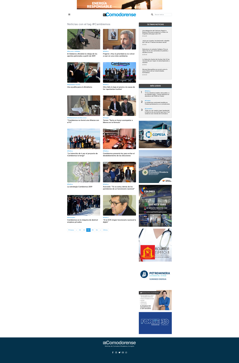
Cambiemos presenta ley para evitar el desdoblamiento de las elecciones (119, 154)
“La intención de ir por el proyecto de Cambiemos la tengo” (82, 154)
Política (106, 51)
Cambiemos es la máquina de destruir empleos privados (82, 221)
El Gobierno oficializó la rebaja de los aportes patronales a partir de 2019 (82, 55)
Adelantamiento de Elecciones (77, 118)
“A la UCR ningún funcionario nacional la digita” (119, 221)
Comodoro (149, 108)
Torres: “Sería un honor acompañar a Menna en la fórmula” (118, 121)
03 (84, 230)
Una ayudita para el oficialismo (79, 87)
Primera (71, 230)
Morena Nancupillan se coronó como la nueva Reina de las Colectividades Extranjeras (154, 70)
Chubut (106, 118)
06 (97, 230)
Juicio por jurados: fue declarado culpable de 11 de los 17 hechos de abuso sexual (155, 41)
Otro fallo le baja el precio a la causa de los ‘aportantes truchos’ (119, 88)
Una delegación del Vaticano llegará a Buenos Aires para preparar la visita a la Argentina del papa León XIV (155, 32)
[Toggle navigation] (69, 14)
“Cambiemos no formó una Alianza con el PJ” (83, 121)
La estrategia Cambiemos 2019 (79, 187)
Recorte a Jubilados (74, 51)
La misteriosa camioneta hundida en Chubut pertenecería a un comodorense (157, 103)
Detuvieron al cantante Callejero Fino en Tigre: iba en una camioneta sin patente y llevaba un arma (155, 50)
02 (80, 230)
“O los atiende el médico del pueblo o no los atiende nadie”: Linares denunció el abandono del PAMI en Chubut (158, 94)
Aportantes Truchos (74, 84)
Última (105, 230)
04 (88, 230)
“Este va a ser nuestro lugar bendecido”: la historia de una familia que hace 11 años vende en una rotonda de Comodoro (158, 112)
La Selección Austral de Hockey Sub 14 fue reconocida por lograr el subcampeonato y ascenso (156, 60)
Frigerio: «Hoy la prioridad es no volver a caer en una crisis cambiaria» (119, 55)
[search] (163, 14)
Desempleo (71, 217)
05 (93, 230)
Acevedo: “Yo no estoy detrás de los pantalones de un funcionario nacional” (119, 188)
